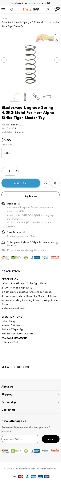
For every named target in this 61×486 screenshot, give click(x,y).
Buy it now (30, 196)
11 (8, 250)
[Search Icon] (14, 9)
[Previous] (4, 60)
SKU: (3, 128)
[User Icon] (47, 9)
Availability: (7, 132)
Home (4, 18)
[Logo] (31, 9)
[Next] (57, 60)
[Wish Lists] (45, 183)
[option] (30, 60)
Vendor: (5, 124)
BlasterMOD (17, 124)
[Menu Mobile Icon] (3, 9)
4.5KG (7, 153)
